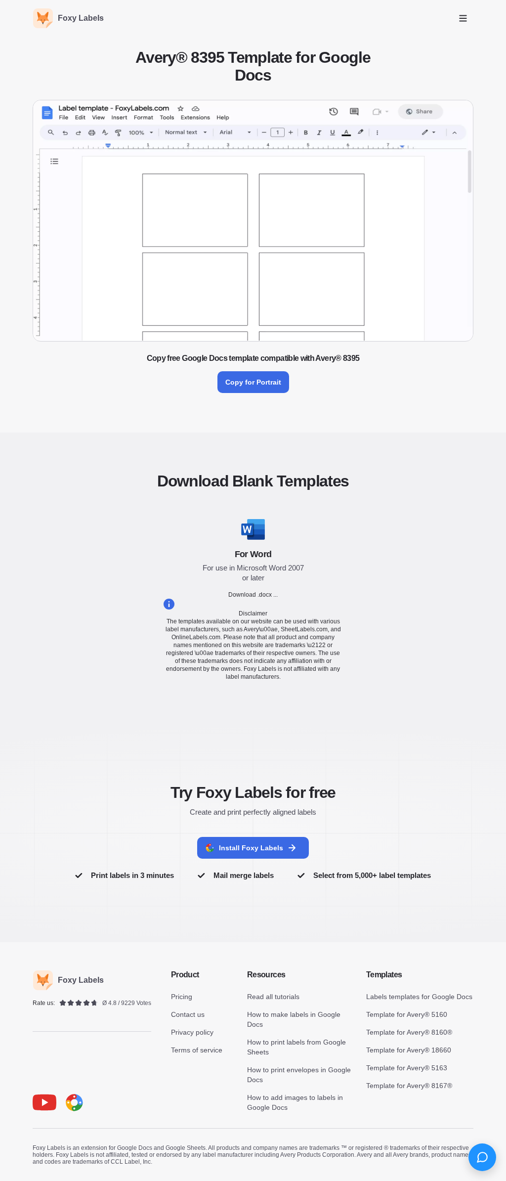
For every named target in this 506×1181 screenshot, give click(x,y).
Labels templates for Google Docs (419, 997)
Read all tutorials (273, 997)
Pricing (181, 997)
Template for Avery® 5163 (406, 1068)
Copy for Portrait (253, 382)
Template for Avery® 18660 (408, 1050)
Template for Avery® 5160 (406, 1014)
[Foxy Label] (74, 1102)
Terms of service (196, 1050)
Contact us (188, 1014)
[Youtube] (44, 1102)
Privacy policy (192, 1032)
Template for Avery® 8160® (409, 1032)
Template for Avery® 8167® (409, 1086)
